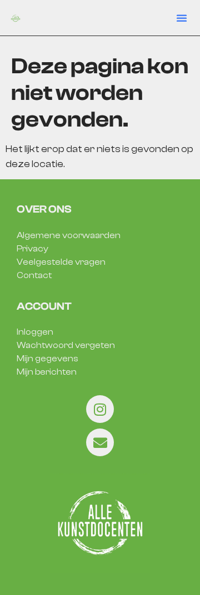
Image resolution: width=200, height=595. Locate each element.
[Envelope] (100, 442)
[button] (181, 17)
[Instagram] (100, 409)
